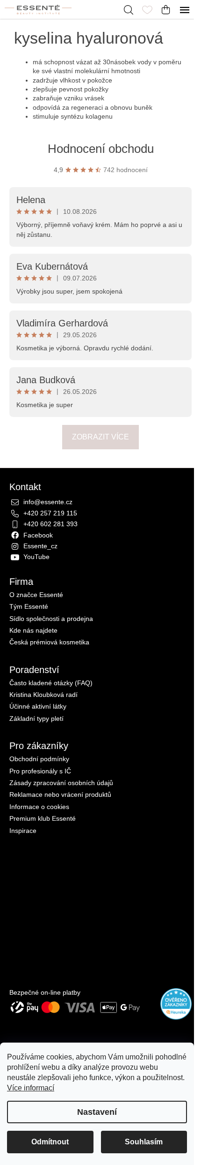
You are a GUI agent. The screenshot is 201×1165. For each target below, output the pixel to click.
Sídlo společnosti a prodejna (51, 618)
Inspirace (22, 830)
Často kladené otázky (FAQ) (51, 683)
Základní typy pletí (36, 718)
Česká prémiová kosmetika (49, 642)
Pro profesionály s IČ (40, 771)
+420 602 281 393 (50, 524)
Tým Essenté (28, 606)
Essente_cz (40, 546)
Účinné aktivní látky (37, 706)
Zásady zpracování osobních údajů (61, 783)
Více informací (30, 1088)
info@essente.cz (47, 502)
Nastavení (97, 1112)
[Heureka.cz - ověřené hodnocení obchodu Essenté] (176, 1004)
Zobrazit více (100, 437)
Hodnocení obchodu (101, 149)
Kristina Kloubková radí (43, 694)
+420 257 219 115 (50, 513)
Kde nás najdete (33, 630)
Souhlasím (144, 1142)
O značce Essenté (36, 594)
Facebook (38, 535)
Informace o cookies (39, 806)
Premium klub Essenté (42, 818)
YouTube (36, 556)
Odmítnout (50, 1142)
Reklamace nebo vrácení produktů (60, 794)
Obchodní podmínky (39, 759)
